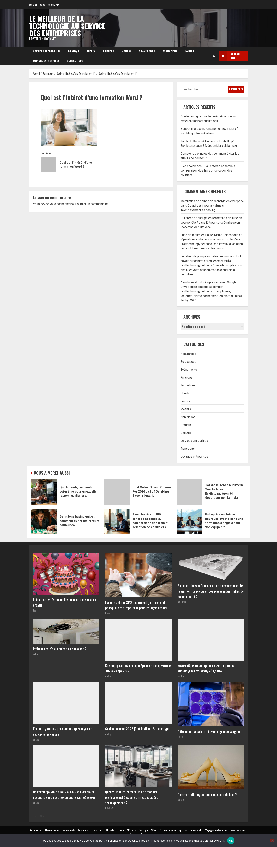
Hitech (91, 51)
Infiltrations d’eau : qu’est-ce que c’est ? (59, 648)
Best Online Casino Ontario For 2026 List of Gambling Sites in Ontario (117, 492)
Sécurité (186, 433)
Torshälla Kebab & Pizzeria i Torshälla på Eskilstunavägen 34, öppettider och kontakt (189, 492)
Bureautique (75, 60)
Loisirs (189, 51)
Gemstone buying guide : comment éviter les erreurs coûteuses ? (44, 521)
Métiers (127, 51)
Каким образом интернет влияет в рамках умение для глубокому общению (206, 668)
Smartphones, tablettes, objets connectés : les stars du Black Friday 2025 (211, 296)
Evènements (189, 369)
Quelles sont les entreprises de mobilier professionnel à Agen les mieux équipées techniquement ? (131, 797)
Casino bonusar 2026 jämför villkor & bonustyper (138, 728)
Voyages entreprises (46, 60)
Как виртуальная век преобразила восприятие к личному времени (138, 668)
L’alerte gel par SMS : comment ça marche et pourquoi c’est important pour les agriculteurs (136, 605)
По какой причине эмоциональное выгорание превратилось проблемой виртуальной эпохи (64, 794)
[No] (272, 840)
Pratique (74, 51)
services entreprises (46, 51)
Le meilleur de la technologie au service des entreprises (67, 25)
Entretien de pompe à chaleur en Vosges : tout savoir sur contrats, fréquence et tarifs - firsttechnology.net (211, 261)
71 (41, 816)
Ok (231, 840)
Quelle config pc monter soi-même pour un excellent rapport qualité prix (44, 492)
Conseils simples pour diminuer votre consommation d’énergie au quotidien (212, 270)
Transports (147, 51)
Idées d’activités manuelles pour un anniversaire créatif (64, 602)
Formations (169, 51)
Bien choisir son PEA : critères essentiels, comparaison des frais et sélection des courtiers (208, 170)
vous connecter (60, 204)
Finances (108, 51)
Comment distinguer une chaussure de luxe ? (207, 794)
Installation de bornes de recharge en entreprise (212, 201)
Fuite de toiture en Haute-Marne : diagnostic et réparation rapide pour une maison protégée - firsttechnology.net (211, 239)
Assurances (188, 354)
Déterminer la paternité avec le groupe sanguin (209, 731)
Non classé (188, 417)
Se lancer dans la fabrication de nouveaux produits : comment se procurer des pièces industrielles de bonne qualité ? (211, 591)
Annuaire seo (238, 830)
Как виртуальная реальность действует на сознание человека (62, 731)
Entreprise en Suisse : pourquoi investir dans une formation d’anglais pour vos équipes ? (189, 521)
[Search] (214, 55)
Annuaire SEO (236, 56)
